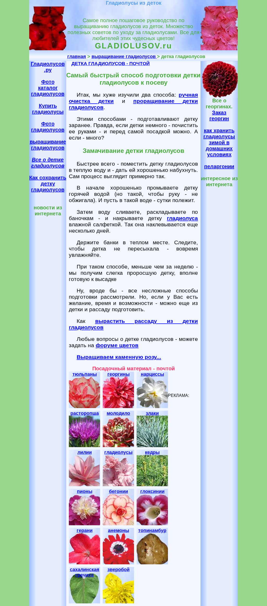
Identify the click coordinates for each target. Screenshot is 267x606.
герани (85, 530)
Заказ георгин (219, 115)
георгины (118, 374)
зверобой (118, 569)
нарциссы (152, 374)
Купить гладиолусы (48, 109)
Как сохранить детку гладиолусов (47, 183)
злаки (152, 413)
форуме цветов (117, 345)
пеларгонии (219, 166)
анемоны (118, 530)
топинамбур (152, 530)
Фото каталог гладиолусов (47, 88)
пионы (84, 491)
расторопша (84, 413)
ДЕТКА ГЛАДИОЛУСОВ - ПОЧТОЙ (110, 63)
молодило (118, 413)
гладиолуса (182, 218)
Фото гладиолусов (47, 127)
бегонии (118, 491)
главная (76, 56)
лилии (84, 452)
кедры (152, 452)
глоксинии (152, 491)
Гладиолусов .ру (48, 67)
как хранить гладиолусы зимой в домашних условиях (219, 142)
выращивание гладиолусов (124, 56)
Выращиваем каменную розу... (119, 357)
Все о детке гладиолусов (47, 162)
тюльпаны (84, 374)
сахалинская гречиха (84, 572)
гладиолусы (118, 452)
